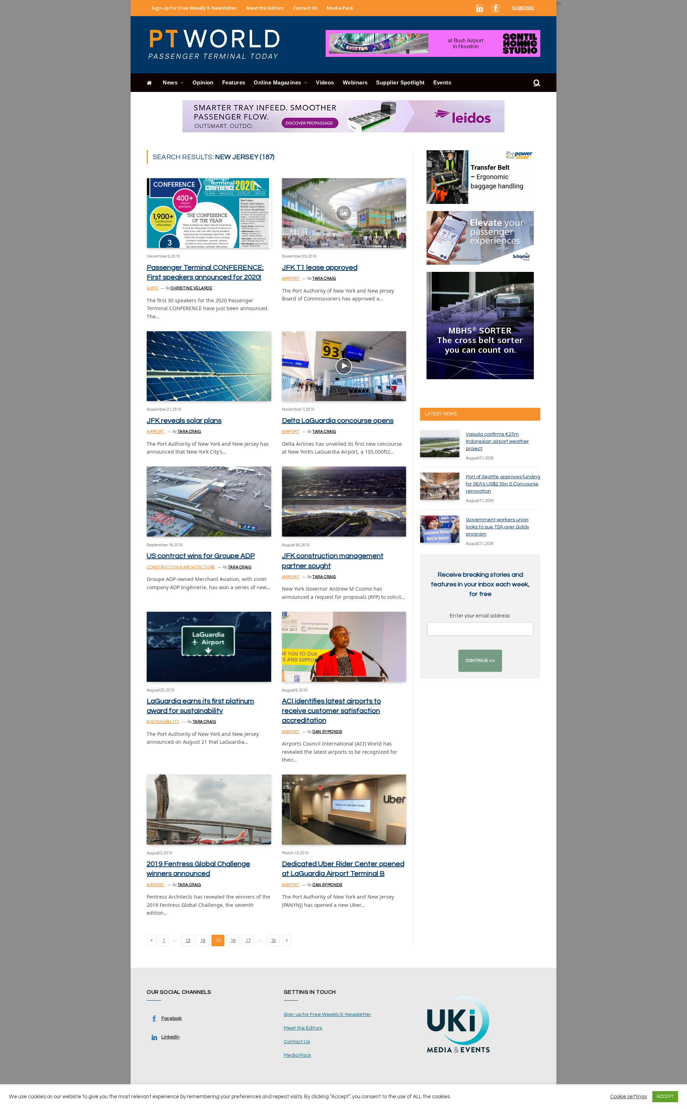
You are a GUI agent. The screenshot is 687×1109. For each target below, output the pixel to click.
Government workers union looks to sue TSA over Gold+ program (497, 527)
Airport (291, 278)
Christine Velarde (191, 288)
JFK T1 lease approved (319, 267)
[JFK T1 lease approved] (344, 213)
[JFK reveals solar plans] (209, 366)
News (170, 82)
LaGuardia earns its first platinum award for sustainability (200, 706)
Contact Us (305, 8)
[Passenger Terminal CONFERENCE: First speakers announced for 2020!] (209, 213)
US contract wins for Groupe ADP (201, 556)
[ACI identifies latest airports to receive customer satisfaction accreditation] (344, 646)
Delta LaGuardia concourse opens (338, 420)
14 (202, 940)
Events (442, 82)
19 (273, 940)
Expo (152, 288)
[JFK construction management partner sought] (344, 501)
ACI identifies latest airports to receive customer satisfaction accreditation (331, 711)
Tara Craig (324, 278)
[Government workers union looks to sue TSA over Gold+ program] (439, 529)
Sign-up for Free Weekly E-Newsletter (194, 8)
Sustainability (163, 722)
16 (232, 940)
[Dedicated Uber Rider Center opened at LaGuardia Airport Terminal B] (344, 809)
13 (187, 940)
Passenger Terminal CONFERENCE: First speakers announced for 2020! (205, 272)
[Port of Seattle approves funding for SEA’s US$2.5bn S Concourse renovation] (439, 486)
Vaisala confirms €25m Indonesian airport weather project (497, 441)
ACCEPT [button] (665, 1096)
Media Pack (340, 8)
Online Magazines (277, 82)
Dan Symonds (327, 732)
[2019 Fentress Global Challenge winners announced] (209, 809)
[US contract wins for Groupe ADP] (209, 501)
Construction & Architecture (181, 567)
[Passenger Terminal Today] (218, 45)
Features (233, 82)
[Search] (536, 83)
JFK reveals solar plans (184, 420)
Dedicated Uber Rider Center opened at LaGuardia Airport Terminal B (343, 868)
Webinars (355, 82)
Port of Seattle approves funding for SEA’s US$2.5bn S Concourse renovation (503, 484)
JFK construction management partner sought (333, 560)
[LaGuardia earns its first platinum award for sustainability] (209, 646)
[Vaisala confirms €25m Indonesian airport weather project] (439, 443)
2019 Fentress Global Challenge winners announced (198, 868)
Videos (325, 82)
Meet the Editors (265, 8)
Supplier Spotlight (400, 82)
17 (247, 940)
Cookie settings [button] (628, 1096)
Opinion (203, 82)
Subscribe (523, 8)
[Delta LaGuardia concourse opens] (344, 366)
